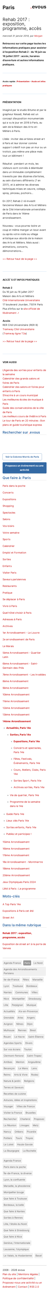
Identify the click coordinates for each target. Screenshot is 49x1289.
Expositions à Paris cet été (18, 910)
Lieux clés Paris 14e (17, 820)
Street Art (8, 917)
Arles (20, 1017)
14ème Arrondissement (17, 721)
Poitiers (8, 1138)
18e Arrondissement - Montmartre (23, 862)
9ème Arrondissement (15, 687)
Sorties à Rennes (13, 1217)
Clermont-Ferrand (14, 1055)
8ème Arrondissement (15, 681)
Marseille (38, 979)
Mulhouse (9, 1030)
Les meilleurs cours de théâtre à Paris (24, 416)
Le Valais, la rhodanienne (18, 1255)
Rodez (34, 1074)
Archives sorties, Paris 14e (29, 787)
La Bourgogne (11, 1150)
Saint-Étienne (35, 1036)
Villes (35, 992)
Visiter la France (13, 1112)
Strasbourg (34, 998)
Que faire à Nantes (14, 1211)
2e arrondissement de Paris (19, 639)
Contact (22, 1286)
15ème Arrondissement (16, 841)
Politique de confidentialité (18, 1278)
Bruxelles (31, 1112)
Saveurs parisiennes (14, 579)
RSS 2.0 (34, 1286)
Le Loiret (9, 1144)
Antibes (8, 1062)
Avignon (8, 1023)
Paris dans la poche (14, 485)
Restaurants (10, 586)
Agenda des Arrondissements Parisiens (20, 971)
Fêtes (26, 979)
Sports (6, 539)
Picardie (31, 1131)
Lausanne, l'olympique (16, 1249)
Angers (31, 1017)
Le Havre (19, 1036)
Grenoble (9, 1017)
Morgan (38, 35)
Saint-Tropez (34, 1055)
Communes (21, 992)
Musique (31, 1005)
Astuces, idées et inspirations (20, 1100)
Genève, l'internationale (17, 1242)
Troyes (29, 1138)
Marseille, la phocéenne (17, 1185)
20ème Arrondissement (16, 875)
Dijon (30, 1023)
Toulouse (18, 986)
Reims (7, 1074)
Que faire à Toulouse (15, 1198)
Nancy (7, 1131)
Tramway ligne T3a (15, 333)
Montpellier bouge (14, 1192)
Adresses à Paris (12, 619)
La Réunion (10, 1125)
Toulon (28, 1049)
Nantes (8, 992)
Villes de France (26, 1106)
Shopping (8, 505)
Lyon (6, 986)
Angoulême (34, 1062)
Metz (35, 1125)
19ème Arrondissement (16, 868)
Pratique (7, 592)
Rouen (7, 1036)
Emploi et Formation (14, 552)
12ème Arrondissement (16, 708)
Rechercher (10, 1119)
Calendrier (9, 546)
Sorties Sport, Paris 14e (27, 780)
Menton (20, 1062)
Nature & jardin (12, 1081)
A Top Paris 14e (12, 904)
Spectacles (9, 512)
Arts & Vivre (21, 1074)
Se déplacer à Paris (14, 599)
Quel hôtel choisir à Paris (17, 612)
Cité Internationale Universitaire (21, 300)
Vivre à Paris (10, 606)
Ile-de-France (11, 979)
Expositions (9, 499)
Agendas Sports (13, 1043)
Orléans (19, 1131)
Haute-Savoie (25, 1144)
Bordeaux (31, 986)
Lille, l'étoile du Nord (15, 1224)
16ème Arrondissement (16, 848)
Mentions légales (28, 1274)
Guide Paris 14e (15, 814)
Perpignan (17, 1005)
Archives (8, 626)
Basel (39, 1255)
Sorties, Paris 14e (20, 734)
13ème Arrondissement (16, 714)
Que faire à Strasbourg (16, 1230)
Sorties (7, 559)
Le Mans (23, 1068)
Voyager (8, 1106)
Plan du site (9, 1274)
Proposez (39, 1119)
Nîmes (19, 1023)
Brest (33, 1030)
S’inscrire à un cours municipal (20, 395)
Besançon (9, 1068)
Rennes (22, 1030)
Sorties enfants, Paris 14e (21, 827)
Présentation (23, 81)
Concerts (8, 492)
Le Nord (38, 962)
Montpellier (18, 998)
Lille (6, 1005)
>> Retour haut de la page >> (20, 258)
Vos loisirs (8, 526)
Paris (9, 7)
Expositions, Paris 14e (27, 741)
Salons (6, 519)
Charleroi (25, 1119)
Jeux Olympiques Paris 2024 (19, 882)
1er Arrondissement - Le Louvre (21, 632)
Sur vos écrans (12, 1049)
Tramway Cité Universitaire (18, 329)
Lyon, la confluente (14, 1179)
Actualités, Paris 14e (18, 727)
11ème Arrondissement (16, 701)
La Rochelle (29, 1150)
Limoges (24, 1125)
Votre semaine (11, 532)
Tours (19, 1138)
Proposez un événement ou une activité (24, 467)
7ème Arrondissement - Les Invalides (24, 674)
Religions (29, 1081)
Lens (34, 1068)
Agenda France (12, 962)
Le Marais (8, 646)
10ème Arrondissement (16, 694)
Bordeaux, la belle (14, 1204)
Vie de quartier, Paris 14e (24, 795)
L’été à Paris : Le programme (19, 888)
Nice (6, 998)
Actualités (9, 1011)
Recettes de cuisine (15, 1093)
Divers (28, 1043)
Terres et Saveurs (14, 1087)
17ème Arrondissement (16, 855)
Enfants (7, 566)
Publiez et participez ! (19, 833)
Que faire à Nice (13, 1236)
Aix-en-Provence (28, 1011)
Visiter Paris (9, 572)
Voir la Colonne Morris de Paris (22, 456)
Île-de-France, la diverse (18, 1173)
